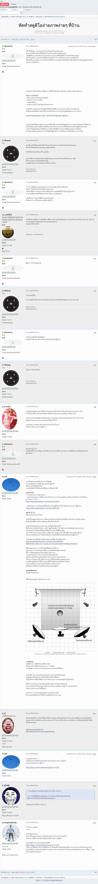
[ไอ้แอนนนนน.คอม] (3, 72)
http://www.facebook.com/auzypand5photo (40, 731)
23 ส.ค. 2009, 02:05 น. (32, 182)
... (30, 39)
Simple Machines (56, 880)
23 (32, 39)
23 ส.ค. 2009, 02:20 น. (32, 290)
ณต (5, 476)
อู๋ (4, 713)
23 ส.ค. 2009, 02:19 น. (32, 258)
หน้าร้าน (46, 53)
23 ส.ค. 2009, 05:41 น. (32, 713)
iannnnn (8, 46)
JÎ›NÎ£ (7, 785)
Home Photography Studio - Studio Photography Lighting (47, 115)
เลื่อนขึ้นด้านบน (5, 872)
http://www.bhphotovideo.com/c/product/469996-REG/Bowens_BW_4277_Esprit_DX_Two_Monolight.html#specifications (52, 542)
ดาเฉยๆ (7, 406)
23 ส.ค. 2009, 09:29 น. (32, 754)
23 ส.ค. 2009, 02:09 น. (32, 215)
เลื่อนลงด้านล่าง (5, 39)
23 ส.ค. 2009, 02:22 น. (32, 332)
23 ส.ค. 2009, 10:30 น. (32, 785)
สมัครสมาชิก (37, 7)
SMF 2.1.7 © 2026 (42, 880)
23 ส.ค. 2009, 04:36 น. (32, 476)
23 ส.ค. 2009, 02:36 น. (32, 406)
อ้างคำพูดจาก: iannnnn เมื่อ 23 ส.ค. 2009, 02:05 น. (45, 791)
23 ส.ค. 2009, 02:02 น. (32, 140)
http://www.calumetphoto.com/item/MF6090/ (43, 508)
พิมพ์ (95, 39)
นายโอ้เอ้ (8, 214)
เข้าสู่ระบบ (25, 7)
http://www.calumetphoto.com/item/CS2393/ (42, 501)
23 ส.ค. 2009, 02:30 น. (32, 365)
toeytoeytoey (10, 822)
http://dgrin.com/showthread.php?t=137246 (42, 767)
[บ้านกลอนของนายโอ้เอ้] (3, 248)
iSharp (7, 140)
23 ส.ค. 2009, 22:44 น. (32, 822)
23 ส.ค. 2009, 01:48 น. (32, 46)
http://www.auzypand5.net (34, 729)
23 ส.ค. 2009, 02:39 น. (32, 444)
